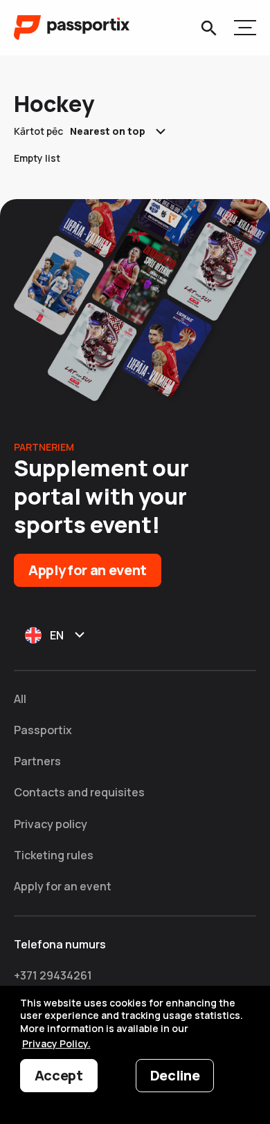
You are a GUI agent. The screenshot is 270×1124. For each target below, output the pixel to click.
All (20, 698)
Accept (59, 1075)
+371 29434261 (53, 975)
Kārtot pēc (38, 131)
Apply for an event (87, 570)
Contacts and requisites (79, 792)
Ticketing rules (53, 855)
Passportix (43, 730)
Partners (37, 761)
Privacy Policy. (56, 1043)
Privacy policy (50, 824)
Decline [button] (175, 1075)
